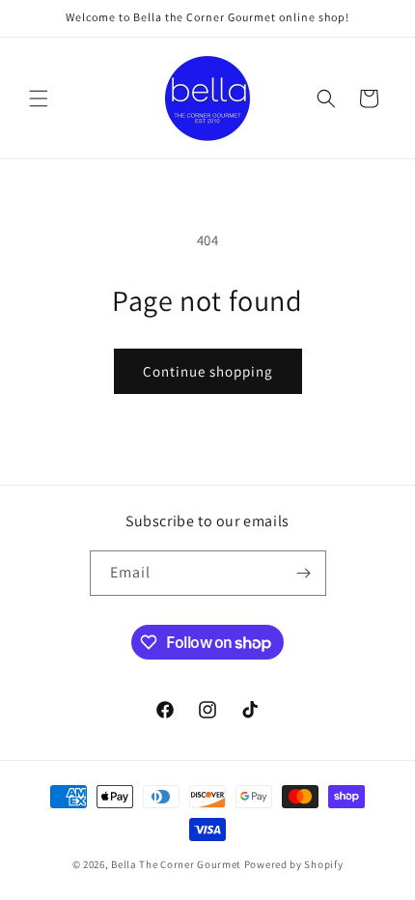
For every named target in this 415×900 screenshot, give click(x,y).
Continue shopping (208, 371)
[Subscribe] (304, 573)
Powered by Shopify (294, 864)
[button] (38, 98)
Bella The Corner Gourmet (176, 864)
